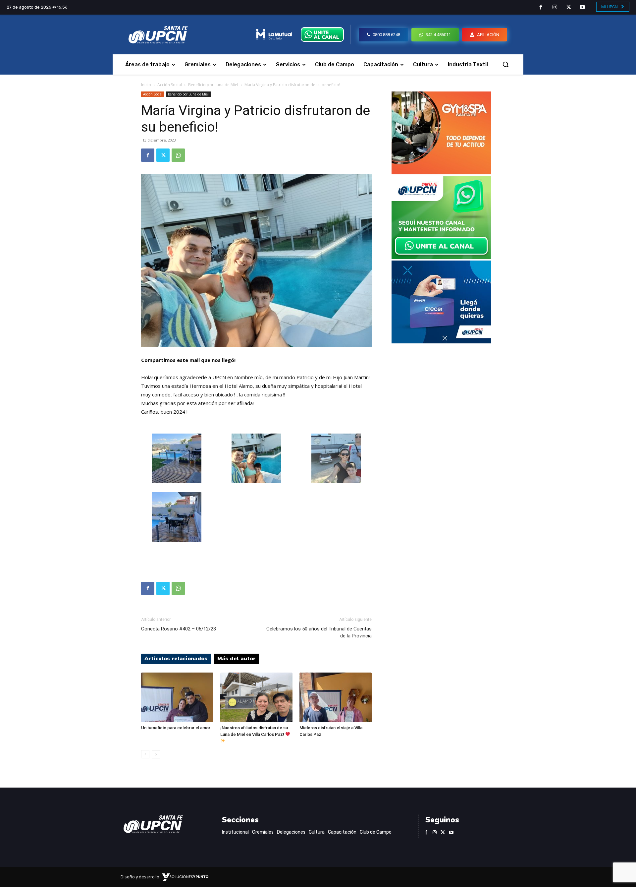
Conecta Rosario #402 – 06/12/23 (178, 629)
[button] (505, 64)
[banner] (441, 257)
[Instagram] (555, 8)
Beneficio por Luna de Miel (213, 85)
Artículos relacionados (175, 658)
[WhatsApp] (178, 155)
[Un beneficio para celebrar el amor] (177, 697)
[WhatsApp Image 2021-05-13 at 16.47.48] (441, 172)
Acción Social (169, 85)
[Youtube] (582, 8)
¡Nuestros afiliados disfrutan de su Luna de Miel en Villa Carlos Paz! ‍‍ (254, 731)
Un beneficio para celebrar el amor (175, 727)
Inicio (146, 85)
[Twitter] (569, 8)
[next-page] (156, 754)
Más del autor (236, 658)
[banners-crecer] (441, 341)
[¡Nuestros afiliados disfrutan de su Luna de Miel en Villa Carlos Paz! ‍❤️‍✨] (256, 697)
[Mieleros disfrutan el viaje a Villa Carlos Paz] (335, 697)
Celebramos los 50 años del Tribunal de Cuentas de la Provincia (319, 632)
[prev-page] (145, 754)
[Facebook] (541, 8)
